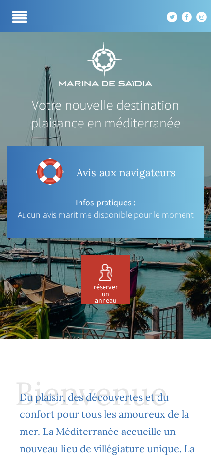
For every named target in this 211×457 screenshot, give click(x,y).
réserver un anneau (106, 294)
